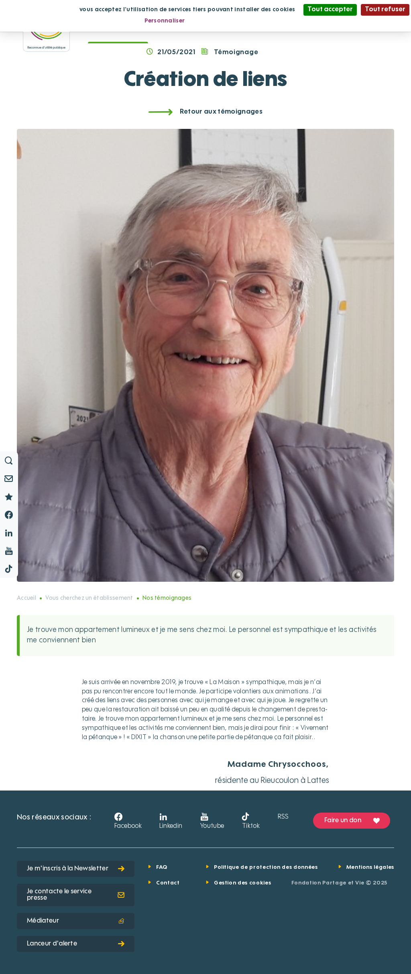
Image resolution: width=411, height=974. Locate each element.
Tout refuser (385, 9)
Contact (168, 883)
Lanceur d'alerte (52, 944)
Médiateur (43, 921)
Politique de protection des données (266, 867)
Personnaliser (164, 21)
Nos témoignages (166, 598)
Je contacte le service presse (59, 894)
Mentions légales (370, 867)
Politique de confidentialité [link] (231, 21)
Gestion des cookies (242, 883)
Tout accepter (330, 9)
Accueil (26, 598)
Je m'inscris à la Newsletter (67, 869)
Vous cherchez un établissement (89, 598)
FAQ (161, 867)
